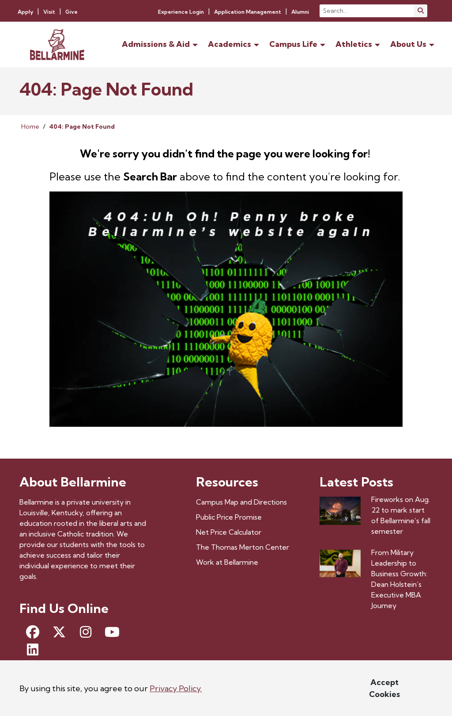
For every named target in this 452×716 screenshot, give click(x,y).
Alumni (300, 11)
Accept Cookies (384, 688)
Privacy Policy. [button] (176, 688)
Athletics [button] (353, 44)
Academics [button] (229, 44)
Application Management (247, 11)
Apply (25, 11)
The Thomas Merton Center (242, 547)
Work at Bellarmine (227, 562)
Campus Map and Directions (241, 502)
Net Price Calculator (228, 532)
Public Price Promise (229, 517)
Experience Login (181, 11)
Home (30, 126)
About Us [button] (408, 44)
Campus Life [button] (293, 44)
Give (71, 11)
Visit (49, 11)
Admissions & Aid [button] (156, 44)
